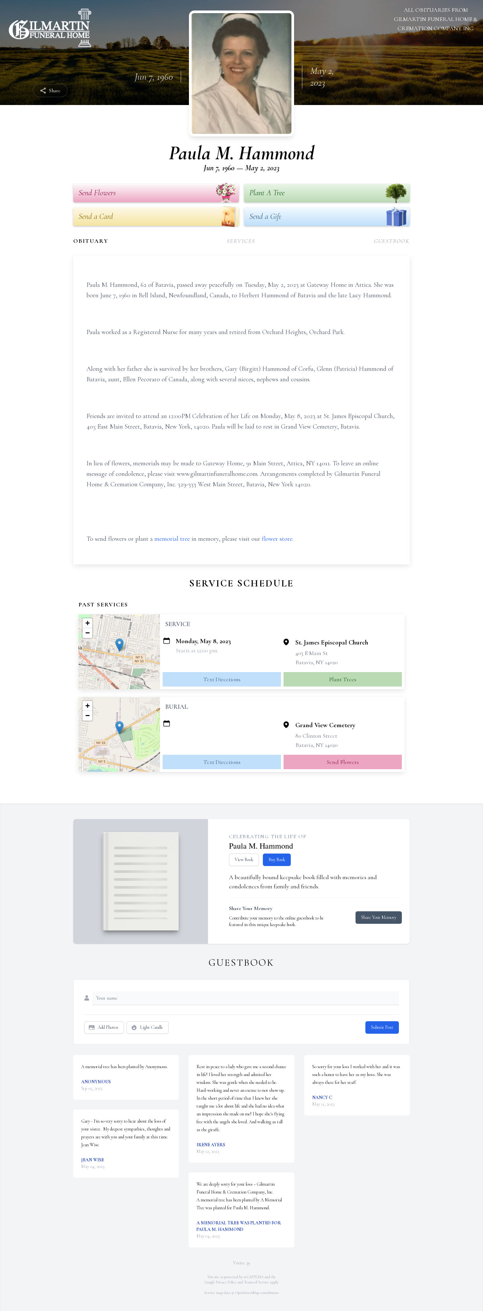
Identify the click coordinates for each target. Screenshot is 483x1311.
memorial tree (172, 539)
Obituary (90, 240)
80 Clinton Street (316, 735)
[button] (119, 645)
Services (241, 240)
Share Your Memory (378, 917)
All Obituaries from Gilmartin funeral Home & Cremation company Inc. (435, 19)
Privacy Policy (226, 1282)
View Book (244, 859)
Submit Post (382, 1027)
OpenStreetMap (247, 1292)
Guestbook (392, 240)
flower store (277, 539)
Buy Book (276, 859)
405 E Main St (311, 653)
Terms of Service (256, 1282)
